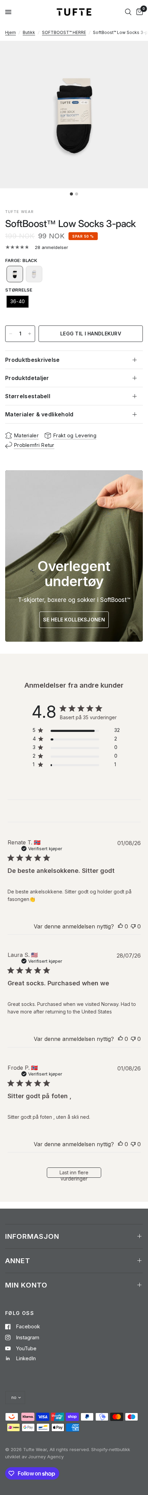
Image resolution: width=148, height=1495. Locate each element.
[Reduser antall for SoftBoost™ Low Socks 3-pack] (11, 334)
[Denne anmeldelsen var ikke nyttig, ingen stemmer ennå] (133, 926)
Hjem (10, 32)
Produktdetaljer (27, 378)
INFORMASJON (32, 1236)
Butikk (29, 32)
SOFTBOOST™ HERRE (64, 32)
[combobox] (128, 12)
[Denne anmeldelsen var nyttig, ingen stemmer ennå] (120, 926)
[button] (15, 274)
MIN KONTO (26, 1285)
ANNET (17, 1261)
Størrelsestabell (27, 396)
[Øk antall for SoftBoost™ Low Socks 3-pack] (29, 334)
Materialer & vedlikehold (39, 414)
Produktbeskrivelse (32, 359)
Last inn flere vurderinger (74, 1174)
